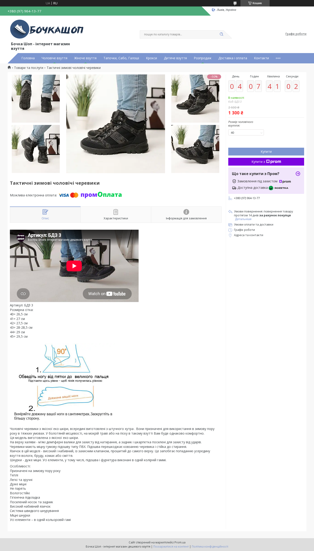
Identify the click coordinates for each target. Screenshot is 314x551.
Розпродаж (202, 58)
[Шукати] (221, 34)
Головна (28, 58)
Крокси (151, 58)
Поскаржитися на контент (171, 546)
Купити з (258, 161)
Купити (266, 151)
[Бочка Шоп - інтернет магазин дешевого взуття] (48, 29)
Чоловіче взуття (54, 58)
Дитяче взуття (175, 58)
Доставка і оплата (232, 58)
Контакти (261, 58)
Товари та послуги (28, 68)
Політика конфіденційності (210, 546)
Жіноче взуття (85, 58)
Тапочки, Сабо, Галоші (121, 58)
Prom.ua (180, 542)
